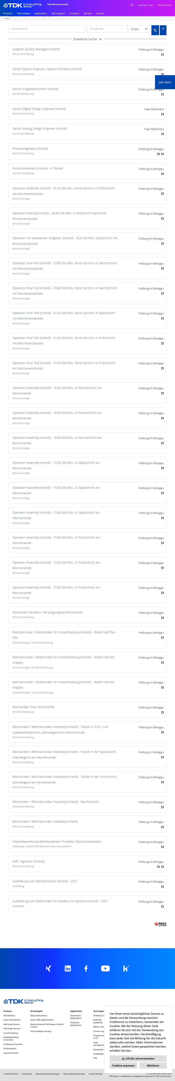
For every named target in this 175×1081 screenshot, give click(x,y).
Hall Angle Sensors (11, 1024)
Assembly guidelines (98, 1021)
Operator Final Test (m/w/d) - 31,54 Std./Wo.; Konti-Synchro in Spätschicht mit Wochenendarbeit (63, 315)
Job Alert (165, 82)
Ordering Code (100, 1015)
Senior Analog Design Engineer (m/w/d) (39, 128)
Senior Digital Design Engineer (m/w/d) (39, 109)
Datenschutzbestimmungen (47, 1073)
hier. (129, 1050)
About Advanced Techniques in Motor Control (47, 1025)
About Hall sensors (38, 1015)
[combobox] (139, 28)
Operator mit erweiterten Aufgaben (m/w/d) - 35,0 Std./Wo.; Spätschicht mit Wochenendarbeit (64, 241)
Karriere (88, 13)
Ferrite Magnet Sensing (40, 1031)
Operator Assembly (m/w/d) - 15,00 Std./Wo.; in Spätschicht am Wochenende (56, 465)
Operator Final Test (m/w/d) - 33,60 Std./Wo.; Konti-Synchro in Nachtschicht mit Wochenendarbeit (64, 266)
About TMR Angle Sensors (41, 1019)
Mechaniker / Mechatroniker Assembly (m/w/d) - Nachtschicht (55, 802)
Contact (100, 13)
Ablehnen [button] (153, 1065)
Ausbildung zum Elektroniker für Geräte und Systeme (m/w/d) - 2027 (60, 901)
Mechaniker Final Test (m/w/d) (33, 707)
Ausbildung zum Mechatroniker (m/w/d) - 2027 (44, 881)
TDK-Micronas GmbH (57, 4)
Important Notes (10, 1053)
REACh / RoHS (99, 1026)
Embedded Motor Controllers (11, 1038)
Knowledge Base (100, 1053)
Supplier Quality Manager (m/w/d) (35, 49)
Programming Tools (99, 1036)
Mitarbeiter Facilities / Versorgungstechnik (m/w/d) (47, 612)
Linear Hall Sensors (12, 1019)
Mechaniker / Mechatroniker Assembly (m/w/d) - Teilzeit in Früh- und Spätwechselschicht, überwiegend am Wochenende (60, 729)
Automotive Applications (75, 1016)
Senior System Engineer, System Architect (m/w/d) (47, 69)
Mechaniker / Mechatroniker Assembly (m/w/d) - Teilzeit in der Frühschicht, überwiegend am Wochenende (64, 779)
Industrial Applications (75, 1023)
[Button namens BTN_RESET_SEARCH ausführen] (163, 28)
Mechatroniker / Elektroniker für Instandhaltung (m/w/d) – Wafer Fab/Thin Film (63, 635)
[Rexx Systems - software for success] (160, 924)
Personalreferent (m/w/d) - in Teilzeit (37, 168)
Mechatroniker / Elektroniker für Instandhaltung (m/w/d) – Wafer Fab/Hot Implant (63, 660)
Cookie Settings (96, 1073)
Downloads (98, 1049)
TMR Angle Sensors (12, 1028)
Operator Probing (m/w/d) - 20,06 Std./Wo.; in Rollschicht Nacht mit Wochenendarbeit (59, 216)
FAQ (95, 1058)
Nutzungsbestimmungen (74, 1073)
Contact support (100, 1031)
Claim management (99, 1043)
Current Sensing (10, 1033)
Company (74, 13)
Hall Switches (9, 1015)
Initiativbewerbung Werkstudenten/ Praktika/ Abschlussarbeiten (56, 841)
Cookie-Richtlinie (10, 1073)
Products (7, 13)
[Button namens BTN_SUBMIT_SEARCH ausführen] (155, 30)
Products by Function (13, 1044)
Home (7, 18)
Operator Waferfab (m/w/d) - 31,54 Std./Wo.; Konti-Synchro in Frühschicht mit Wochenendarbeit (63, 191)
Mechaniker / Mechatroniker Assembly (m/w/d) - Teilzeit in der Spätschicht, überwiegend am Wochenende (64, 754)
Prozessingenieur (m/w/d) (30, 148)
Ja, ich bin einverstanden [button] (138, 1058)
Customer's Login (145, 5)
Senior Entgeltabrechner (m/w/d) (35, 89)
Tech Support (58, 13)
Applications (41, 13)
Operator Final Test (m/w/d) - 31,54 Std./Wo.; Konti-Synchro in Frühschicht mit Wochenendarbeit (63, 340)
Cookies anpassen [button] (123, 1065)
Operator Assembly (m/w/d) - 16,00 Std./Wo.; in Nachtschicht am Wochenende (57, 390)
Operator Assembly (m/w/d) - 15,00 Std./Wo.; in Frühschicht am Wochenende (56, 540)
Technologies (23, 13)
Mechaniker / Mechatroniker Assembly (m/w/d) (45, 821)
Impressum (27, 1073)
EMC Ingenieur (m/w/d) (28, 861)
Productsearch (9, 1048)
